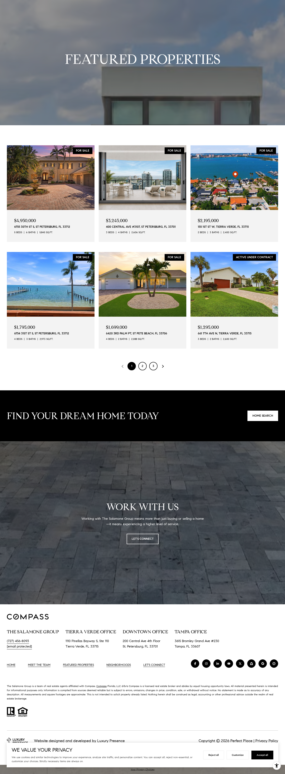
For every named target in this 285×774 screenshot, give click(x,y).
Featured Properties (78, 665)
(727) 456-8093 (18, 641)
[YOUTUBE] (229, 663)
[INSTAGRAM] (206, 663)
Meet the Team (39, 665)
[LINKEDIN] (217, 663)
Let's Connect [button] (143, 539)
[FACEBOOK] (195, 663)
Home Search (262, 415)
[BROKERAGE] (274, 663)
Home (11, 665)
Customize (238, 754)
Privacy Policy (266, 741)
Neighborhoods (118, 665)
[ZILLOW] (251, 663)
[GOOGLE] (263, 663)
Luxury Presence (111, 741)
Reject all (213, 754)
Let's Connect (154, 665)
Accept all (262, 754)
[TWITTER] (240, 663)
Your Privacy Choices (142, 769)
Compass (101, 686)
